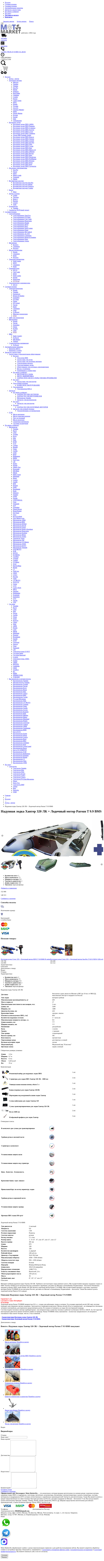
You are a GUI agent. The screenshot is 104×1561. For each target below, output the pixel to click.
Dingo (15, 781)
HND (15, 316)
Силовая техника (11, 6)
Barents (15, 201)
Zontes (15, 661)
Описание (4, 966)
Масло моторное (18, 414)
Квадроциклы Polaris (20, 721)
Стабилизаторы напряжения (19, 343)
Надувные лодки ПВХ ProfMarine (24, 159)
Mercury (15, 82)
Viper (15, 646)
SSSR (15, 496)
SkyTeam (16, 513)
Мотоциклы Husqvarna (21, 531)
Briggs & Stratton (18, 296)
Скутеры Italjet (18, 653)
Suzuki (15, 117)
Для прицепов (18, 387)
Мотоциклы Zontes (19, 536)
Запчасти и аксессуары (13, 10)
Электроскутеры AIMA (21, 659)
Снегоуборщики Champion (22, 235)
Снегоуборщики (14, 214)
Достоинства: (5, 1455)
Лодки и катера (14, 193)
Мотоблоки (13, 243)
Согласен (4, 1555)
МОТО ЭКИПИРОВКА (25, 376)
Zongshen (16, 297)
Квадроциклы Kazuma (20, 712)
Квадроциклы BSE (19, 713)
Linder (15, 195)
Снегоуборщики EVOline (21, 217)
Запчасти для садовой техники (23, 409)
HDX (15, 102)
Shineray (16, 493)
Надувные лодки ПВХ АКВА (23, 124)
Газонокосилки (14, 268)
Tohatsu (15, 86)
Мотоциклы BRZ (19, 522)
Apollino (16, 557)
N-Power (16, 338)
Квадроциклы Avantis (20, 684)
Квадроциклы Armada (20, 704)
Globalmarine (17, 121)
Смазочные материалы (21, 422)
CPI (14, 650)
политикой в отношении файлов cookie (55, 1550)
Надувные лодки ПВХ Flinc (22, 144)
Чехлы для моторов (11, 1424)
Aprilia (15, 451)
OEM (15, 573)
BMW (15, 458)
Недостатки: (5, 1471)
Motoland (16, 476)
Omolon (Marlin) (18, 110)
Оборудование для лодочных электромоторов (33, 367)
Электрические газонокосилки (19, 283)
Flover (15, 172)
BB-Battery (16, 339)
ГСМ (10, 412)
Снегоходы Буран (19, 774)
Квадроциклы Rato (19, 744)
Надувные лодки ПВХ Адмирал (24, 128)
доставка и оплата (4, 39)
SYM (15, 640)
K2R (14, 551)
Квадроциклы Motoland (21, 719)
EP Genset (16, 303)
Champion (16, 246)
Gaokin (15, 560)
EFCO (15, 270)
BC (14, 671)
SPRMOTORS (18, 675)
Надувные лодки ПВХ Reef (22, 164)
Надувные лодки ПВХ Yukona (23, 139)
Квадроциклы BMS (20, 730)
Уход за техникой (19, 418)
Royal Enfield (17, 516)
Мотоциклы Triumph (20, 547)
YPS (14, 602)
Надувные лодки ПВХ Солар (23, 146)
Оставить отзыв (6, 1489)
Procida (15, 577)
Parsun (15, 99)
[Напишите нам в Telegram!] (52, 1533)
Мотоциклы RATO (19, 546)
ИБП (10, 334)
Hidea (15, 111)
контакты (4, 46)
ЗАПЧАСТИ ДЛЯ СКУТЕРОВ (28, 394)
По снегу (8, 13)
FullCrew (16, 571)
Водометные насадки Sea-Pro (23, 183)
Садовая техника (11, 4)
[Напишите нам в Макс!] (52, 1542)
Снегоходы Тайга (19, 775)
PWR (15, 487)
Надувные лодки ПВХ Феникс (23, 161)
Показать (4, 1557)
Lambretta (16, 666)
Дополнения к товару (8, 968)
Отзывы (3, 972)
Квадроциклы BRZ (19, 741)
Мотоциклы (13, 427)
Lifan (14, 310)
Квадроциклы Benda (20, 757)
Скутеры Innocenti (19, 655)
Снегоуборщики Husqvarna (22, 221)
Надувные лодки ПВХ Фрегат (23, 137)
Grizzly (15, 203)
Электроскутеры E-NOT (21, 651)
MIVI (15, 589)
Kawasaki (16, 469)
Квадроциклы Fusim (20, 733)
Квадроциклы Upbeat (20, 724)
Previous (2, 836)
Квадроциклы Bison (20, 690)
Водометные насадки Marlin (22, 184)
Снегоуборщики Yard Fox (22, 215)
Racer (15, 431)
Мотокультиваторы (15, 250)
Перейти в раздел (23, 1342)
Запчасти (12, 391)
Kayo (15, 436)
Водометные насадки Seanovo (23, 186)
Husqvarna (16, 279)
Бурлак (15, 115)
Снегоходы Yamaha (19, 768)
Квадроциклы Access (20, 710)
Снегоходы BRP (18, 785)
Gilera (15, 622)
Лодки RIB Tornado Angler (22, 135)
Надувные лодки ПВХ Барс (22, 155)
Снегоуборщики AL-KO (21, 234)
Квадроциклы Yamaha (20, 681)
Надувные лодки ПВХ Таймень (24, 133)
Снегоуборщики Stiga (20, 239)
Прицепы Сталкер (15, 350)
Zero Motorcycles (18, 518)
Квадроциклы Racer (20, 748)
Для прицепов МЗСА (24, 389)
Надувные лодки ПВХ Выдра (23, 153)
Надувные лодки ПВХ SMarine (24, 152)
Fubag (15, 301)
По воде (7, 2)
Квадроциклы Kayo (20, 688)
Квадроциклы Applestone (21, 728)
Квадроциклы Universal (21, 723)
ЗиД (14, 505)
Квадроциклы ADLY (20, 693)
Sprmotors (16, 597)
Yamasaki (16, 504)
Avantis (15, 434)
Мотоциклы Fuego (19, 527)
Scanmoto (16, 595)
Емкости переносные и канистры (16, 1396)
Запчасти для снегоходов (25, 403)
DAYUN (16, 582)
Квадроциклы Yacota (20, 686)
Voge (14, 502)
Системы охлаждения (20, 423)
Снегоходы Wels (18, 772)
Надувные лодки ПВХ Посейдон (24, 157)
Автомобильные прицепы (14, 8)
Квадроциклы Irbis (19, 692)
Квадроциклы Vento (20, 706)
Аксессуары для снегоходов (26, 381)
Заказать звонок (8, 21)
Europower (16, 294)
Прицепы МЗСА (14, 349)
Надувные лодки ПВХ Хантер (23, 130)
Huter (15, 256)
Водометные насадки (16, 181)
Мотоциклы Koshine (20, 533)
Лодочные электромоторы (18, 168)
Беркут (15, 199)
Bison (15, 478)
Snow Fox (16, 783)
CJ (14, 569)
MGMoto (16, 471)
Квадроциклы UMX (20, 763)
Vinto (15, 578)
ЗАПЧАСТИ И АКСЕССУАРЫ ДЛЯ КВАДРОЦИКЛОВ (37, 378)
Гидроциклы (13, 206)
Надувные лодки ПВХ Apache (23, 141)
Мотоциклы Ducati (19, 526)
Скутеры (12, 604)
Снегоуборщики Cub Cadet (22, 219)
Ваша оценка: (5, 1439)
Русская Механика (19, 699)
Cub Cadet (16, 272)
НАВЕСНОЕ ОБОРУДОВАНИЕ (28, 385)
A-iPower (16, 312)
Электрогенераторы (16, 288)
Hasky (15, 463)
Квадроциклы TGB (19, 752)
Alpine (15, 786)
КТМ (15, 442)
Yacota (15, 305)
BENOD (16, 664)
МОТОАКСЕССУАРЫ (25, 374)
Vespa (15, 617)
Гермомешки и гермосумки (26, 370)
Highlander (16, 593)
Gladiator (16, 95)
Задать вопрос (22, 21)
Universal (16, 642)
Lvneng (15, 657)
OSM (15, 792)
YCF (14, 443)
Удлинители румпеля (12, 1383)
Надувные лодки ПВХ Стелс (23, 131)
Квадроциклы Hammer (21, 755)
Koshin (15, 328)
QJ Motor (16, 562)
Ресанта (15, 248)
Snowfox (16, 790)
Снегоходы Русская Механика (23, 779)
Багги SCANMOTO (20, 750)
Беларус (15, 245)
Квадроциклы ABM (20, 726)
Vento (15, 449)
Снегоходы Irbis (18, 770)
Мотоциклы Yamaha (24, 398)
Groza (15, 584)
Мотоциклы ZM (18, 540)
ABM (15, 626)
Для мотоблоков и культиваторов (28, 411)
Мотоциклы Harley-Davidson (23, 529)
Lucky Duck (17, 588)
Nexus (15, 613)
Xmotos (15, 495)
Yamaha (15, 84)
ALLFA (15, 108)
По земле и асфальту (12, 11)
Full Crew (16, 460)
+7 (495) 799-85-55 (7, 52)
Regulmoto (16, 489)
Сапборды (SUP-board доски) (19, 210)
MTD (15, 263)
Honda (15, 104)
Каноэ (11, 190)
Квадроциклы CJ (19, 759)
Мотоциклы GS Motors (21, 542)
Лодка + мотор (14, 79)
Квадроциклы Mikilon (20, 715)
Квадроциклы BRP (19, 695)
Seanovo (16, 91)
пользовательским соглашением (81, 1550)
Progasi (15, 485)
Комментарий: (6, 1488)
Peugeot (15, 635)
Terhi (14, 204)
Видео (3, 970)
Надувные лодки (15, 122)
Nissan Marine (17, 113)
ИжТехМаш (17, 566)
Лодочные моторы (15, 80)
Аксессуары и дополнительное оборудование (24, 354)
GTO (14, 586)
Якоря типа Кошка (11, 1410)
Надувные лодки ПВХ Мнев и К (24, 150)
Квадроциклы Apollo (20, 708)
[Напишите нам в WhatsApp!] (52, 1522)
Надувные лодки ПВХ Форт (23, 162)
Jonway (15, 644)
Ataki (15, 453)
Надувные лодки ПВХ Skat (22, 148)
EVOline (16, 299)
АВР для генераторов (16, 318)
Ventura (15, 341)
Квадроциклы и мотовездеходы (20, 679)
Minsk (15, 473)
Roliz (14, 491)
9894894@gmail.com (22, 1511)
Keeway (15, 620)
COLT (15, 575)
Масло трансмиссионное (21, 416)
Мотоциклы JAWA (19, 544)
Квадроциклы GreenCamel (22, 746)
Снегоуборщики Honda (21, 223)
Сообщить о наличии (8, 898)
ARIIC (15, 662)
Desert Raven (17, 509)
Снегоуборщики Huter (20, 230)
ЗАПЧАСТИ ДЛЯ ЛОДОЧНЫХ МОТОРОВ (32, 407)
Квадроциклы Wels (19, 701)
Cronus (15, 445)
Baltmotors (16, 456)
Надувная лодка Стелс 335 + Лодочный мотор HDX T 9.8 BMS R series (25, 959)
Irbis (14, 438)
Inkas (14, 192)
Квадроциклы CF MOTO (21, 702)
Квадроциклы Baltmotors (21, 754)
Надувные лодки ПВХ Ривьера (24, 126)
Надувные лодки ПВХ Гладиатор (24, 166)
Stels (14, 119)
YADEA (16, 670)
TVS (14, 598)
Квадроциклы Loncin (20, 737)
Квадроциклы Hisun (20, 735)
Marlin (15, 90)
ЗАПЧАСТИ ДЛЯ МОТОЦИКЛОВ (29, 396)
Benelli (15, 447)
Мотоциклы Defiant (20, 524)
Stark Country (17, 336)
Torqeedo (16, 177)
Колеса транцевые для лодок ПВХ (17, 1356)
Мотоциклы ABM (19, 520)
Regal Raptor (17, 511)
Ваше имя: (4, 1437)
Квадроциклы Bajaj (19, 739)
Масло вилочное (18, 420)
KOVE (15, 553)
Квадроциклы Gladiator (21, 743)
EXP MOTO (17, 549)
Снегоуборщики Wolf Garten (23, 228)
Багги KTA (17, 732)
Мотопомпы (13, 319)
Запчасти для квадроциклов (26, 400)
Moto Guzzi (17, 474)
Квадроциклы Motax (20, 717)
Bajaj (14, 454)
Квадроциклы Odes (19, 761)
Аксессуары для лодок (25, 360)
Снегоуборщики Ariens (21, 241)
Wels (14, 440)
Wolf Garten (17, 261)
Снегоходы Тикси (19, 777)
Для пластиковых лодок (25, 365)
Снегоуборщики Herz (20, 226)
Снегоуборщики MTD (20, 225)
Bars (14, 788)
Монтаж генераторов (20, 314)
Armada (15, 558)
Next (102, 836)
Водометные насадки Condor (23, 188)
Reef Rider (16, 93)
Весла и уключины (23, 369)
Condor (15, 97)
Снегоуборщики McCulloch (22, 232)
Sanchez (15, 591)
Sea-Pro (15, 88)
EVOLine (16, 281)
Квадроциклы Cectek (20, 697)
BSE (14, 484)
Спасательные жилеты (25, 363)
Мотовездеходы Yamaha (21, 682)
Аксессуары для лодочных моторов (29, 361)
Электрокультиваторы (16, 259)
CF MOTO (16, 580)
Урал (14, 515)
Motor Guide (17, 175)
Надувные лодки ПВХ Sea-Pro (23, 142)
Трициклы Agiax (19, 538)
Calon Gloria (17, 100)
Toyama (15, 106)
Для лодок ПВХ (22, 358)
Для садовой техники (20, 383)
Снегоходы (13, 766)
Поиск (31, 21)
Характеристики (6, 965)
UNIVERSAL (17, 500)
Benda (15, 567)
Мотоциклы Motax (19, 535)
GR (14, 462)
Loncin (15, 480)
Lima (14, 630)
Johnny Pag (17, 467)
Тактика (16, 197)
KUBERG (16, 555)
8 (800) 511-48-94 (20, 52)
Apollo (15, 482)
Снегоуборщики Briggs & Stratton (24, 237)
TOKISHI (16, 677)
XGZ (14, 564)
